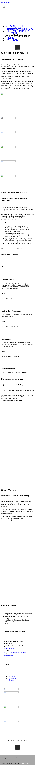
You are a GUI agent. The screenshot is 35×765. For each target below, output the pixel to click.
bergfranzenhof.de (9, 655)
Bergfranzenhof (5, 2)
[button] (17, 673)
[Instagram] (17, 47)
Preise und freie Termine (19, 32)
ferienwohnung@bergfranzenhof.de (15, 652)
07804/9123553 (9, 649)
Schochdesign (24, 763)
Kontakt (13, 39)
